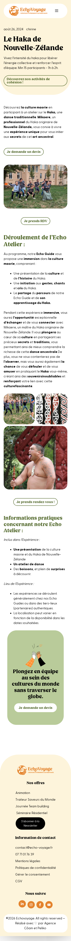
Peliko (42, 928)
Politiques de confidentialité (35, 868)
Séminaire (23, 813)
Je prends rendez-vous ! (35, 502)
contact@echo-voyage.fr (34, 848)
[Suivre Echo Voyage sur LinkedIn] (22, 903)
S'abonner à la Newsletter (30, 823)
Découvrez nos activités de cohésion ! (28, 80)
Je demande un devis (24, 152)
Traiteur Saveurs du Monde (35, 800)
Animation (22, 793)
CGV (18, 881)
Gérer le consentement (32, 874)
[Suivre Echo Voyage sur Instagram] (31, 904)
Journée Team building (32, 806)
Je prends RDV (35, 221)
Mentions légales (28, 861)
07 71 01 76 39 (24, 854)
